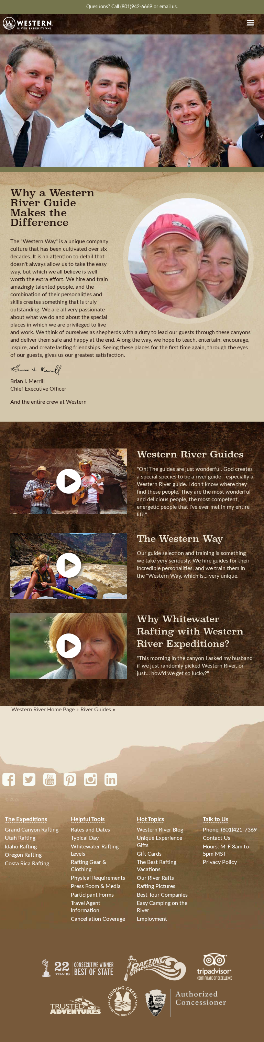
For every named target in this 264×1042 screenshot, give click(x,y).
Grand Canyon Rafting (31, 830)
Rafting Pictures (156, 886)
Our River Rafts (155, 878)
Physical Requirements (98, 878)
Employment (152, 919)
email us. (169, 6)
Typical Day (85, 838)
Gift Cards (149, 854)
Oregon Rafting (23, 855)
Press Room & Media (96, 886)
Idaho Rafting (21, 846)
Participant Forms (92, 895)
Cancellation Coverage (98, 919)
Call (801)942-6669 (132, 6)
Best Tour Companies (162, 895)
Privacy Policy (220, 862)
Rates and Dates (90, 830)
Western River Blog (160, 830)
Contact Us (216, 838)
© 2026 (12, 799)
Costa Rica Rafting (27, 863)
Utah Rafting (20, 838)
